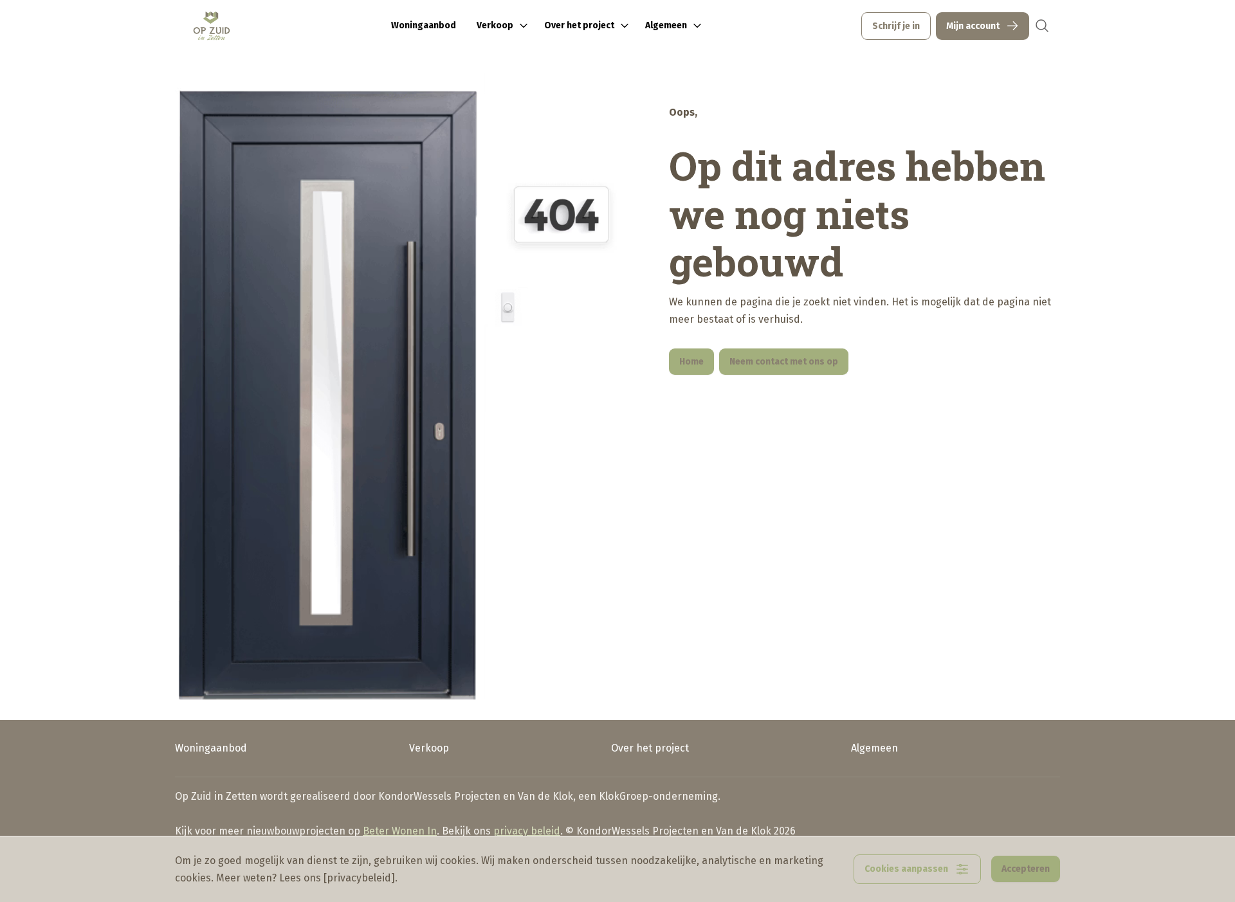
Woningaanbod (423, 25)
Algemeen (874, 748)
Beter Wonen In (400, 831)
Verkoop (429, 748)
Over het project (650, 748)
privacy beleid (526, 831)
